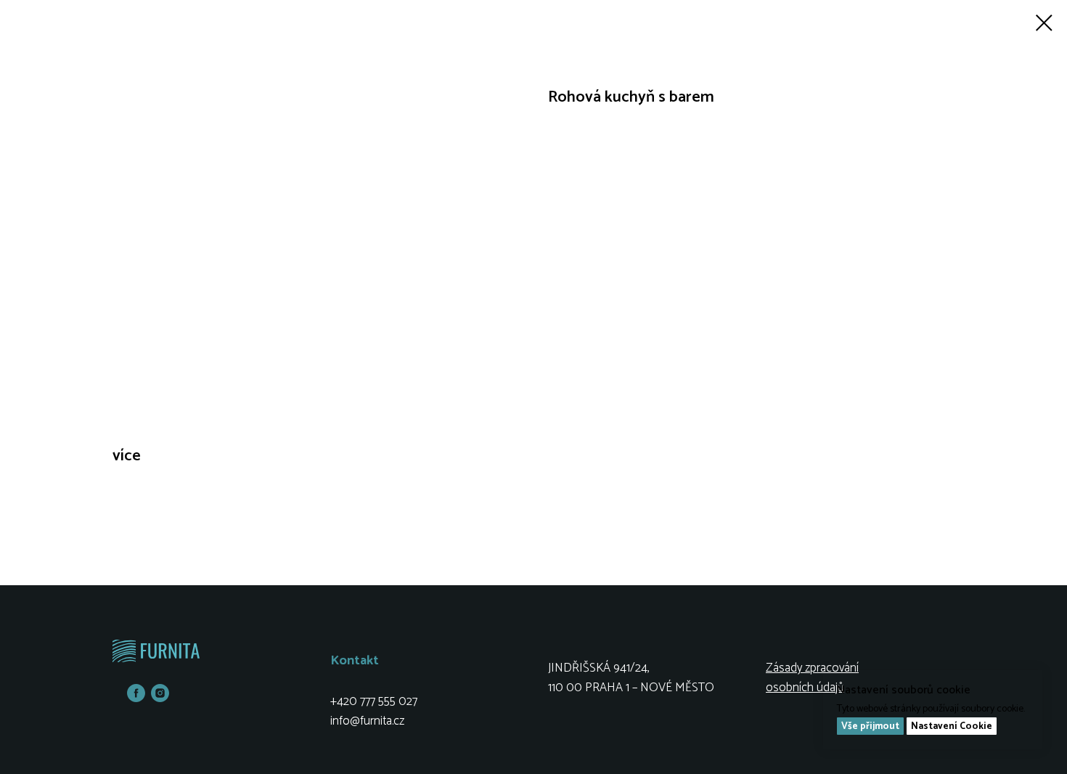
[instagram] (160, 698)
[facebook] (136, 698)
